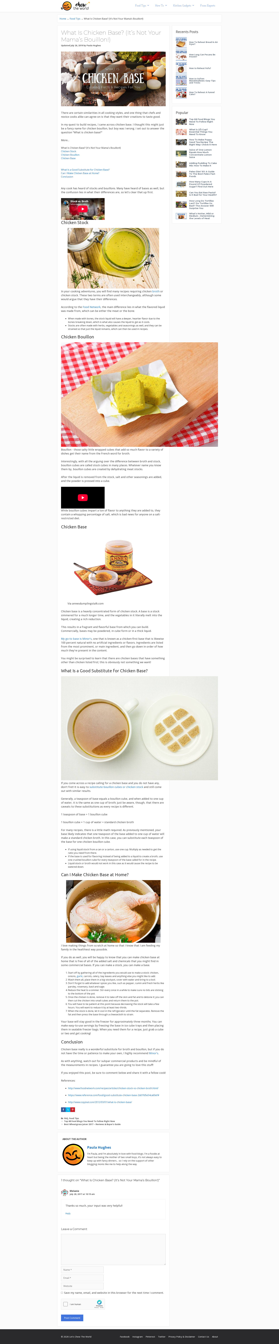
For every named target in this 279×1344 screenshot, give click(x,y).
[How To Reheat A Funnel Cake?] (181, 93)
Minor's (153, 1053)
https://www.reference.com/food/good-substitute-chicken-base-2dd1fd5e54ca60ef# (113, 1095)
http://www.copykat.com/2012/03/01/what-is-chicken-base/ (100, 1102)
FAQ (66, 1118)
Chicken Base (68, 158)
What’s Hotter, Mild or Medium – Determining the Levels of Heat (201, 216)
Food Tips (140, 5)
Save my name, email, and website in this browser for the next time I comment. (114, 1292)
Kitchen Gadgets (182, 5)
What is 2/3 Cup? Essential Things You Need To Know (200, 132)
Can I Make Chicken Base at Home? (80, 173)
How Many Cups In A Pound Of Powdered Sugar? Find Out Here (201, 184)
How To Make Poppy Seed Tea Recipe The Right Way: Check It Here (203, 142)
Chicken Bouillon (70, 154)
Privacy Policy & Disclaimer (181, 1336)
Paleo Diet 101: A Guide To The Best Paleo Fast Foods (202, 174)
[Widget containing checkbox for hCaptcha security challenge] (83, 1304)
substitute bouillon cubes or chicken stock (116, 787)
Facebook (124, 1336)
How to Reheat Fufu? (200, 68)
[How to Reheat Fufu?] (181, 67)
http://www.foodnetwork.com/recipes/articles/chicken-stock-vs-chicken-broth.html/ (113, 1088)
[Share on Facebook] (63, 1109)
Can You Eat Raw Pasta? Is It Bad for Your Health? (203, 193)
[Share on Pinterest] (72, 1109)
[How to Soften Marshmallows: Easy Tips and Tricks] (181, 80)
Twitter (162, 1336)
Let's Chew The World (80, 1336)
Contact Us (203, 1336)
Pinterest (150, 1336)
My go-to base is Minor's (76, 638)
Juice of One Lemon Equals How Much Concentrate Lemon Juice (200, 153)
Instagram (137, 1336)
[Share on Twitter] (68, 1109)
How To (159, 5)
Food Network (92, 307)
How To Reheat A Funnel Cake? (202, 93)
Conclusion (67, 176)
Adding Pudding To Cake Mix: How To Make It (203, 164)
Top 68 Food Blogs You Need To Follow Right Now (89, 1121)
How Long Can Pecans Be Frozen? (202, 56)
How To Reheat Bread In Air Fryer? (203, 43)
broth (156, 291)
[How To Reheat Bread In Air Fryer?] (181, 42)
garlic (80, 976)
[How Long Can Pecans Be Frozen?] (181, 55)
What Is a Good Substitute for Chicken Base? (85, 169)
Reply (68, 1213)
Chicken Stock (68, 151)
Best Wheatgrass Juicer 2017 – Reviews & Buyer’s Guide (92, 1124)
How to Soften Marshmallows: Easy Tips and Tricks (202, 81)
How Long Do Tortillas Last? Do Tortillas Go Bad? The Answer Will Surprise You (201, 204)
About (215, 1336)
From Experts (207, 5)
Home (63, 18)
